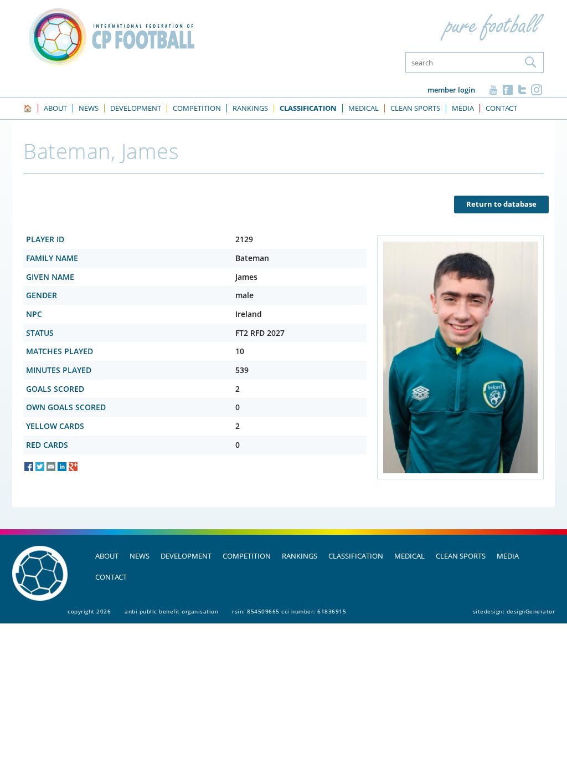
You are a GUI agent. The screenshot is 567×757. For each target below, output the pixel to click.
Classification (355, 556)
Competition (247, 556)
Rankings (299, 556)
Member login (451, 89)
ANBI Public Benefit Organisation (171, 611)
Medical (409, 556)
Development (186, 556)
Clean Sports (461, 556)
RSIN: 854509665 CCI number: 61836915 (289, 611)
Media (508, 556)
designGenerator (531, 611)
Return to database (501, 204)
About (106, 556)
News (140, 556)
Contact (111, 577)
